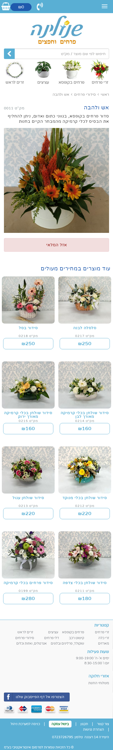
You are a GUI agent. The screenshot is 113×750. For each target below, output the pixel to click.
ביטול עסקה (60, 724)
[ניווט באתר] (104, 6)
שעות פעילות (98, 651)
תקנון (84, 724)
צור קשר (103, 724)
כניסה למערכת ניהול (25, 724)
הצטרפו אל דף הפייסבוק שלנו (40, 697)
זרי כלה (103, 638)
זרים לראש (25, 632)
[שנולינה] (56, 30)
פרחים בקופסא (73, 632)
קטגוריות (101, 625)
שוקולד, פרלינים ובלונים (67, 643)
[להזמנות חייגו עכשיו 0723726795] (40, 7)
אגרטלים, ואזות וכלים (31, 643)
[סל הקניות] (5, 7)
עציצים (53, 632)
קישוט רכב (76, 638)
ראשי (105, 94)
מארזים (103, 643)
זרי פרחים (102, 632)
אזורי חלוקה (99, 676)
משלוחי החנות (98, 683)
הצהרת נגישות (93, 729)
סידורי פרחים (85, 94)
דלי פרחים (51, 638)
